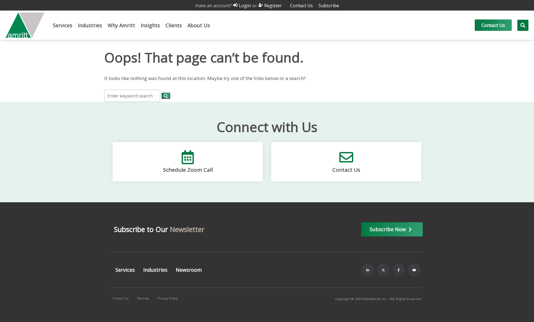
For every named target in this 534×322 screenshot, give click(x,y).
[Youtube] (414, 270)
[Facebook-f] (398, 270)
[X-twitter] (383, 270)
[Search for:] (132, 96)
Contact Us (346, 169)
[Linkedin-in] (367, 270)
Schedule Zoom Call (188, 169)
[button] (62, 25)
